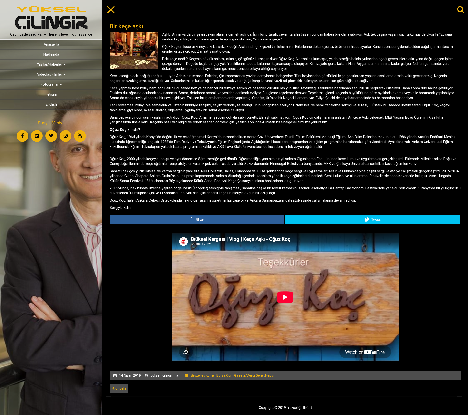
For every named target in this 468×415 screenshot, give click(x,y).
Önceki (120, 388)
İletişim (51, 94)
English (51, 104)
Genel (260, 375)
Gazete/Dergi (244, 375)
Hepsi (269, 375)
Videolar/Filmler (50, 74)
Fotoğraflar (50, 84)
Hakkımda (51, 54)
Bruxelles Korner (203, 375)
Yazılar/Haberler (50, 64)
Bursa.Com (225, 375)
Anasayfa (51, 44)
